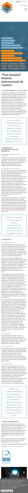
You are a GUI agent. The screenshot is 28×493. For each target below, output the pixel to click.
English (11, 1)
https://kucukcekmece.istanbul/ (15, 446)
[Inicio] (7, 7)
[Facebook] (20, 5)
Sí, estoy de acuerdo (6, 490)
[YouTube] (25, 5)
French (24, 1)
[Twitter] (23, 5)
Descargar (6, 463)
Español (18, 1)
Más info (14, 487)
